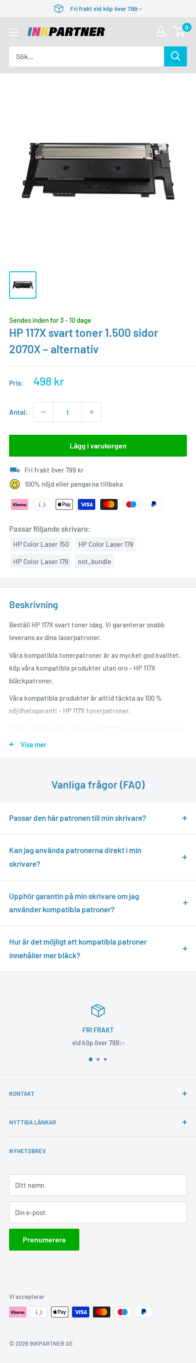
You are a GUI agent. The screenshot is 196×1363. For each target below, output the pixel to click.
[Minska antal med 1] (43, 412)
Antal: (18, 412)
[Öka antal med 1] (91, 412)
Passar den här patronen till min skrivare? (77, 817)
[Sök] (175, 56)
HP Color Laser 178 (106, 544)
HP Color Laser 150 (41, 544)
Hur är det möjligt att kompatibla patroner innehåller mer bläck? (78, 948)
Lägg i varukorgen (98, 445)
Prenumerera (44, 1239)
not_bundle (94, 561)
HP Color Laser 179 (40, 561)
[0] (179, 31)
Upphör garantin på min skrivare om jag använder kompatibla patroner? (74, 902)
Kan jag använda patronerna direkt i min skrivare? (75, 856)
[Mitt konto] (160, 31)
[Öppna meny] (13, 32)
